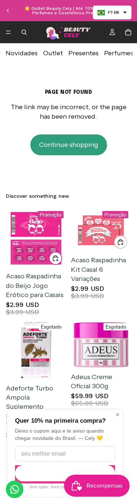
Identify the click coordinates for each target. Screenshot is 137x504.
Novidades (21, 53)
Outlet (53, 53)
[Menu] (8, 32)
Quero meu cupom (65, 473)
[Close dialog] (118, 415)
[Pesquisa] (24, 32)
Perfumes (118, 53)
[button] (112, 12)
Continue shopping (68, 145)
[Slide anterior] (8, 11)
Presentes (83, 53)
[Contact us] (14, 489)
